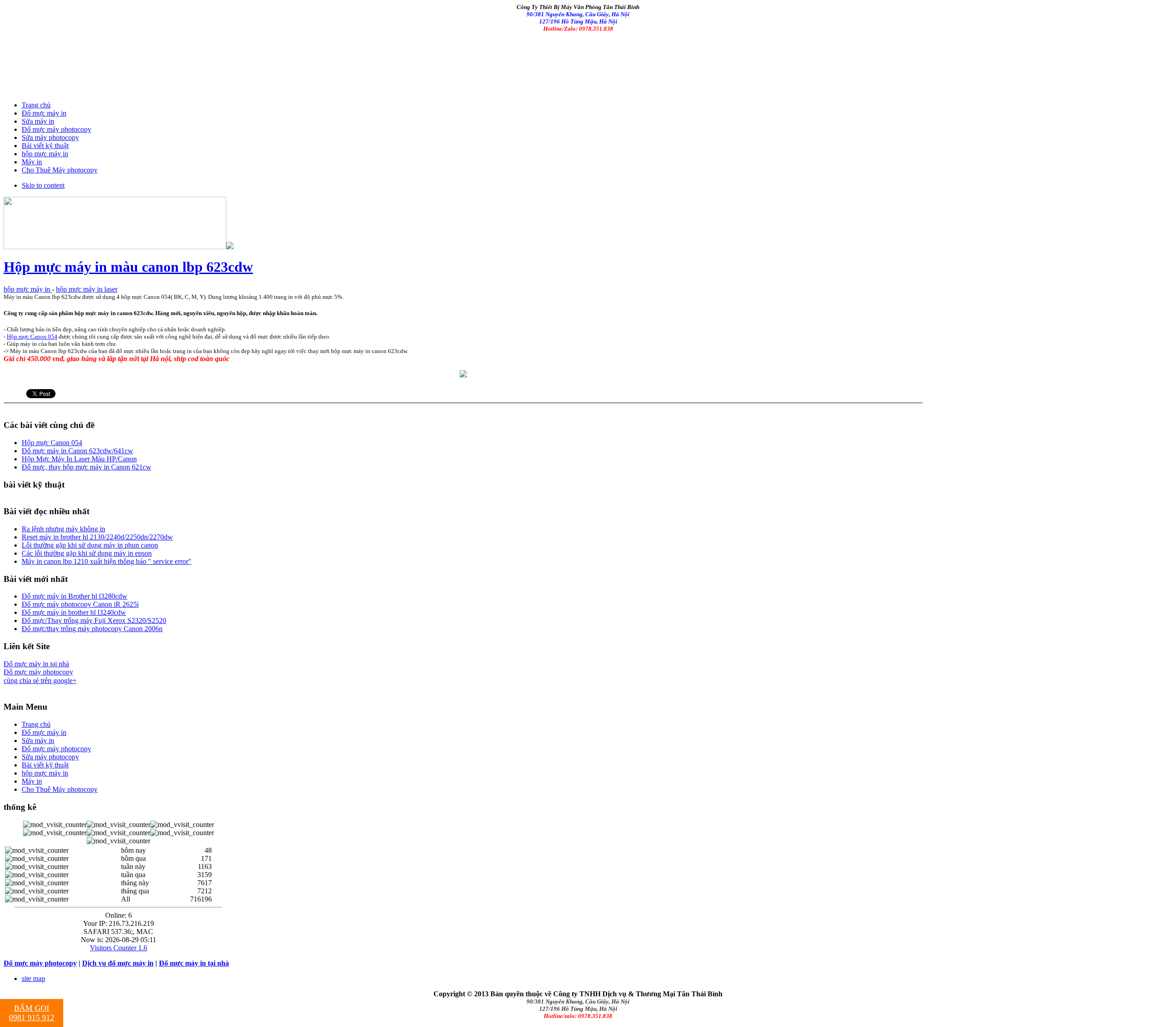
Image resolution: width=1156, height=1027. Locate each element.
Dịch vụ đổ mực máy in (118, 963)
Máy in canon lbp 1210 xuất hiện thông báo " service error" (106, 561)
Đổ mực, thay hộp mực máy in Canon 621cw (86, 467)
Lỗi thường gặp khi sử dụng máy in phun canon (90, 545)
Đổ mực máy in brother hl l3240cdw (74, 612)
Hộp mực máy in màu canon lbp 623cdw (128, 267)
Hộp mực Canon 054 (32, 336)
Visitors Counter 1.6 (118, 948)
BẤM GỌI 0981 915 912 (31, 1013)
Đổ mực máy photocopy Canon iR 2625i (80, 604)
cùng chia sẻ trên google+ (40, 680)
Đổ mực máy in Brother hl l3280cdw (74, 596)
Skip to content (43, 185)
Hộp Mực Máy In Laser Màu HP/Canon (79, 459)
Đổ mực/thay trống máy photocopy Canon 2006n (92, 628)
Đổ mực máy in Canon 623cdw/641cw (77, 451)
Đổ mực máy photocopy (38, 672)
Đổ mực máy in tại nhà (36, 664)
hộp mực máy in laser (86, 289)
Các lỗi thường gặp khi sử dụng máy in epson (87, 553)
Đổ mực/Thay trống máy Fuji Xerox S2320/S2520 (94, 620)
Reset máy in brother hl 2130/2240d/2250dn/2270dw (97, 537)
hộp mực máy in (28, 289)
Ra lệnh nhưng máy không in (63, 529)
